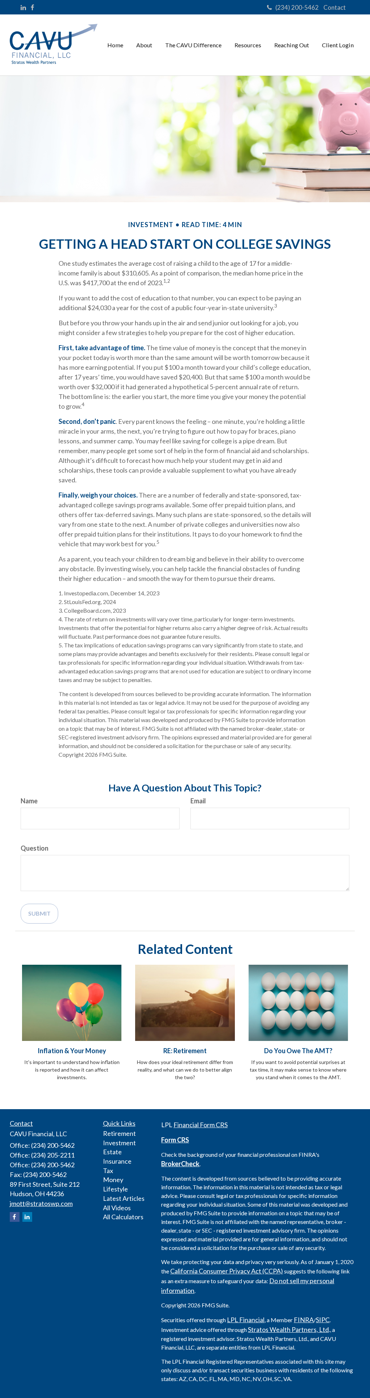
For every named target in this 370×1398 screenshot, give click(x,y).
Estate (112, 1152)
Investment (119, 1143)
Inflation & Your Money (72, 1051)
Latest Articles (124, 1198)
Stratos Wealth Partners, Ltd (288, 1329)
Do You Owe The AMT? (298, 1051)
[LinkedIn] (23, 7)
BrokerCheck (180, 1164)
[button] (144, 45)
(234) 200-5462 (297, 7)
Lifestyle (115, 1189)
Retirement (119, 1133)
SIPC (323, 1320)
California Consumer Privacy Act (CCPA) (226, 1271)
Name (29, 801)
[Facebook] (32, 7)
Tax (108, 1171)
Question (34, 848)
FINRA (304, 1320)
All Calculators (123, 1217)
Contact (334, 7)
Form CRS (175, 1140)
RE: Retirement (185, 1051)
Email (198, 801)
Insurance (117, 1161)
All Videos (117, 1208)
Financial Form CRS (200, 1125)
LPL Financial (245, 1320)
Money (113, 1180)
